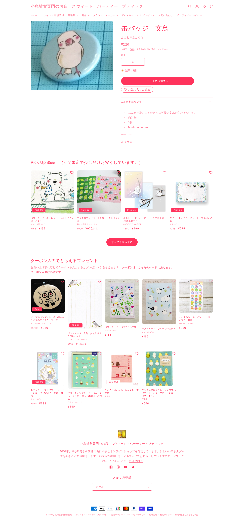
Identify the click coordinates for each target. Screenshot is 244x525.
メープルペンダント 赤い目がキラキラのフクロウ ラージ (48, 318)
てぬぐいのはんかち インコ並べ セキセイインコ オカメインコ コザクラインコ (159, 393)
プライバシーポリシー (136, 515)
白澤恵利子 (136, 461)
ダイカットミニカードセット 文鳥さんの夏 (191, 219)
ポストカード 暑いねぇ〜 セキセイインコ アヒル (52, 219)
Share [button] (128, 141)
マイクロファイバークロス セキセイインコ (98, 219)
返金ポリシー (117, 515)
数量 (123, 55)
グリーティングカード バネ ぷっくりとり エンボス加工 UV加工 (85, 396)
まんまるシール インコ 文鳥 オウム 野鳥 (196, 318)
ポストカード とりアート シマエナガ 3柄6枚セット (144, 219)
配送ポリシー (166, 515)
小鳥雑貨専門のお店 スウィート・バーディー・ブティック (80, 515)
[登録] (148, 487)
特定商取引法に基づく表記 (186, 515)
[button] (73, 15)
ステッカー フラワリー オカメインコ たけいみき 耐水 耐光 (48, 393)
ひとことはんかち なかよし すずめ (122, 391)
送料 (132, 49)
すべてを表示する (122, 242)
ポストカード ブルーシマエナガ (159, 328)
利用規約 (153, 515)
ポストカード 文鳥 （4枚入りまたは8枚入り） (85, 334)
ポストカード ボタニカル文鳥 (120, 327)
